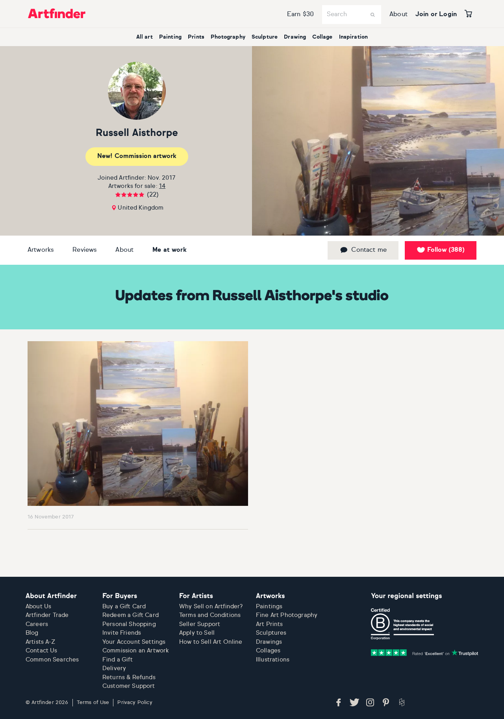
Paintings (269, 606)
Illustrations (272, 660)
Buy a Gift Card (124, 606)
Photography (228, 37)
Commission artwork (136, 156)
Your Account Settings (133, 642)
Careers (37, 624)
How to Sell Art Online (211, 642)
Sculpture (265, 37)
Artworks (41, 250)
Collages (268, 651)
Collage (322, 37)
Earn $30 (300, 14)
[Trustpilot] (424, 652)
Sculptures (271, 633)
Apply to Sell (197, 633)
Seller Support (199, 624)
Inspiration (353, 37)
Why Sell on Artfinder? (211, 606)
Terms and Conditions (210, 615)
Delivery (114, 668)
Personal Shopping (129, 624)
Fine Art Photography (286, 615)
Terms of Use (93, 702)
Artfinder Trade (47, 615)
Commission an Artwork (135, 651)
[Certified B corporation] (402, 624)
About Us (38, 606)
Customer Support (128, 686)
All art (144, 37)
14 (162, 186)
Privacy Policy (134, 702)
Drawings (269, 642)
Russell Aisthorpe (137, 133)
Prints (196, 37)
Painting (170, 37)
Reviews (84, 250)
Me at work (169, 250)
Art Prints (269, 624)
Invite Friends (121, 633)
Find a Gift (117, 660)
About (398, 14)
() (446, 250)
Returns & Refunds (129, 677)
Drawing (295, 37)
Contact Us (41, 651)
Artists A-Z (40, 642)
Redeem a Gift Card (130, 615)
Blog (32, 633)
